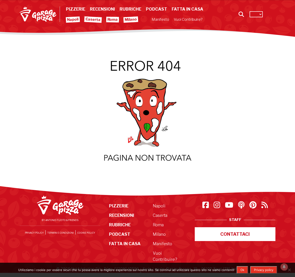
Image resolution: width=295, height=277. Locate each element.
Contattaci (235, 234)
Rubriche (130, 9)
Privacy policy (263, 270)
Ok (242, 270)
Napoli (73, 19)
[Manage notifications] (284, 267)
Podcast (156, 9)
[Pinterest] (254, 206)
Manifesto (160, 19)
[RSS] (265, 206)
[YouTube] (229, 206)
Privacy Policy (34, 232)
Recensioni (102, 9)
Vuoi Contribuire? (188, 19)
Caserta (93, 19)
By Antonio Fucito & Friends (60, 220)
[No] (289, 270)
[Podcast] (242, 206)
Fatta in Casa (187, 9)
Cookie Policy (86, 232)
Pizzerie (75, 9)
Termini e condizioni (60, 232)
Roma (112, 19)
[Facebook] (206, 206)
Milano (131, 19)
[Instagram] (217, 206)
